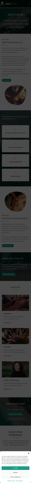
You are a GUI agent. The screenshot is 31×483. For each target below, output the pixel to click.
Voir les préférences (15, 477)
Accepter (15, 468)
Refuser (15, 472)
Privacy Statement (19, 480)
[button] (28, 453)
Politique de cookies (11, 480)
